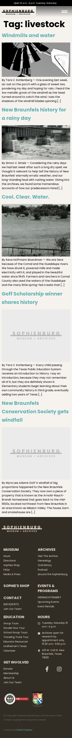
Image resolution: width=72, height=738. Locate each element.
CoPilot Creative (23, 729)
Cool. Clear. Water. (25, 197)
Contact (12, 597)
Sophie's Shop (16, 585)
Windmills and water (28, 35)
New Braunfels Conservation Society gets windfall (35, 411)
